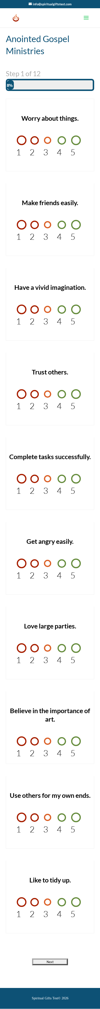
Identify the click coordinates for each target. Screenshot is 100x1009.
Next (50, 962)
